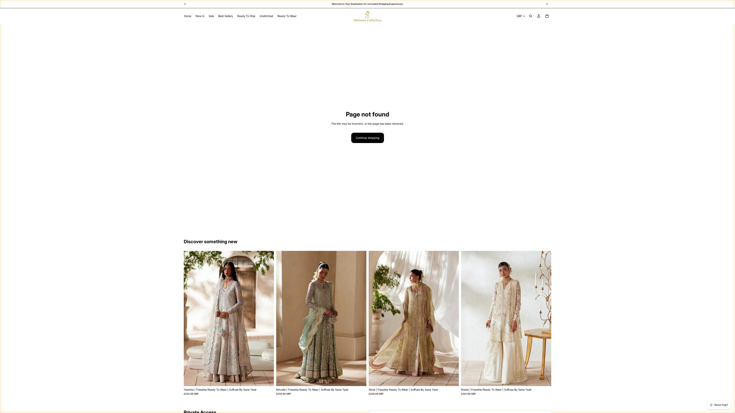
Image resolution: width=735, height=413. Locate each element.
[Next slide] (268, 318)
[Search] (530, 16)
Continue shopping (367, 137)
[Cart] (547, 16)
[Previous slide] (189, 318)
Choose (363, 380)
